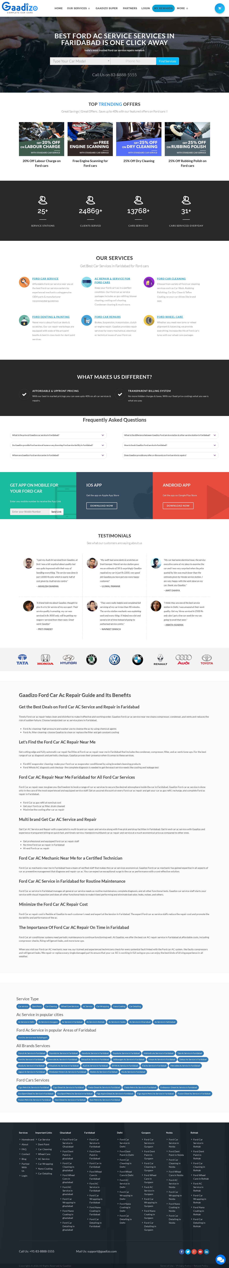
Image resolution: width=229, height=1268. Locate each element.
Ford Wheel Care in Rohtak (201, 1177)
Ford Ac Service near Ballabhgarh (32, 1037)
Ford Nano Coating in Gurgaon (149, 1214)
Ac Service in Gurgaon (48, 1022)
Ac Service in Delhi (26, 1022)
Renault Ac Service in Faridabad (95, 1059)
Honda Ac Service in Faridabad (95, 1053)
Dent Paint (36, 1006)
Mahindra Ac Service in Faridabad (158, 1053)
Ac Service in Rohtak (95, 1022)
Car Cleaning (51, 1006)
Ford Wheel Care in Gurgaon (150, 1179)
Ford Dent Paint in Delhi (127, 1153)
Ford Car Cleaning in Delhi (125, 1163)
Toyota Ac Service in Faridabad (126, 1053)
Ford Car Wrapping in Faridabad (96, 1199)
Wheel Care (44, 1154)
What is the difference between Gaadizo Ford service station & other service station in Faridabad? (167, 435)
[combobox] (80, 61)
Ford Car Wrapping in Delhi (126, 1195)
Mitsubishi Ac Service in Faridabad (64, 1065)
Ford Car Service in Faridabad (95, 1143)
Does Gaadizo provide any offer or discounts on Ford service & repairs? (155, 455)
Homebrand (28, 1139)
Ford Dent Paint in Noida (176, 1153)
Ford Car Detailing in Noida (175, 1219)
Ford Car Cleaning (171, 278)
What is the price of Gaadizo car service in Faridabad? (35, 435)
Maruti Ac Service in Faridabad (31, 1053)
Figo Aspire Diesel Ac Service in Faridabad (115, 1093)
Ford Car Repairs (108, 316)
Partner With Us (26, 1167)
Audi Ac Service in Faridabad (95, 1065)
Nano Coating (119, 1006)
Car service (23, 1006)
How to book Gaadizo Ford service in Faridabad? (145, 445)
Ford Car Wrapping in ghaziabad (69, 1202)
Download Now (101, 505)
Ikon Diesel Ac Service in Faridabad (70, 1100)
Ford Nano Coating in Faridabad (95, 1211)
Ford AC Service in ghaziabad (68, 1190)
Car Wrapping (103, 1006)
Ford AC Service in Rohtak (198, 1187)
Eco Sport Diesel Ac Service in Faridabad (35, 1093)
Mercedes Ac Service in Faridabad (185, 1065)
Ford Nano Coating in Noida (174, 1207)
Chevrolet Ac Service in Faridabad (62, 1059)
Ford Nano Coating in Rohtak (199, 1211)
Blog (24, 1158)
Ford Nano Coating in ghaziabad (68, 1214)
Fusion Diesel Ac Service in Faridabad (194, 1093)
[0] (219, 8)
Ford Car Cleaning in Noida (175, 1163)
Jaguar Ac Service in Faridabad (31, 1072)
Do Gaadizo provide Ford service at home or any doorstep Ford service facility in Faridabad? (52, 445)
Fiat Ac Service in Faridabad (154, 1065)
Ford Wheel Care (170, 316)
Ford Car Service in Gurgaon (149, 1143)
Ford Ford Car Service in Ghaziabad (70, 1143)
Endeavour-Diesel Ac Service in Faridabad (178, 1087)
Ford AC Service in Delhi (125, 1183)
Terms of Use (167, 1265)
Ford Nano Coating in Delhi (125, 1207)
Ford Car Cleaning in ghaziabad (68, 1167)
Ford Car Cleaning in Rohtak (199, 1167)
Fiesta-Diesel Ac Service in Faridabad (104, 1087)
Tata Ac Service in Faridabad (190, 1053)
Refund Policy (201, 1265)
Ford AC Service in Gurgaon (149, 1190)
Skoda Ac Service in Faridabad (31, 1065)
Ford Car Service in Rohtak (198, 1143)
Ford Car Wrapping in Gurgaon (150, 1202)
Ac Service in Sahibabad (165, 1022)
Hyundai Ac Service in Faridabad (63, 1053)
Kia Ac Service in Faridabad (133, 1072)
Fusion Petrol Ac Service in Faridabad (34, 1100)
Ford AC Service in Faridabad (95, 1187)
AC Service (87, 1006)
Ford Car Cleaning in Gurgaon (150, 1167)
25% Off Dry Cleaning (138, 161)
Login (24, 1175)
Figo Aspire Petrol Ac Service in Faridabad (155, 1093)
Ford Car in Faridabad (95, 1165)
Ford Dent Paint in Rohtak (198, 1155)
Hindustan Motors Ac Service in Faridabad (67, 1072)
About (25, 1144)
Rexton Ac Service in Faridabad (103, 1072)
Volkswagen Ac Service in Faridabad (128, 1059)
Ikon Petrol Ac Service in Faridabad (105, 1100)
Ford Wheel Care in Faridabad (96, 1175)
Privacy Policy (183, 1265)
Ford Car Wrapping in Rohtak (199, 1199)
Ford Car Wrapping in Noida (175, 1195)
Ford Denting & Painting (51, 316)
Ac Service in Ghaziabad (140, 1022)
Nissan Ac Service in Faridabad (162, 1059)
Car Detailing (135, 1006)
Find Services (167, 61)
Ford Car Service (45, 278)
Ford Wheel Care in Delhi (126, 1173)
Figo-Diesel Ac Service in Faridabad (68, 1087)
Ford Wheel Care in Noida (176, 1173)
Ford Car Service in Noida (174, 1143)
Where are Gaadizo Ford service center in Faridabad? (35, 455)
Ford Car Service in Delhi (125, 1143)
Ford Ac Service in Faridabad (30, 1059)
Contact (26, 1154)
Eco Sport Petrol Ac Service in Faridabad (75, 1093)
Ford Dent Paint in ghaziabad (68, 1155)
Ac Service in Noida (117, 1022)
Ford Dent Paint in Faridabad (95, 1155)
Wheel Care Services (70, 1006)
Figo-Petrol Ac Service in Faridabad (33, 1087)
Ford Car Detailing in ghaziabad (69, 1226)
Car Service (44, 1139)
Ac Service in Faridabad (72, 1022)
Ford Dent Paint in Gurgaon (149, 1155)
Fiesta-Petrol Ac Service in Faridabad (140, 1087)
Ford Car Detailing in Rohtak (199, 1223)
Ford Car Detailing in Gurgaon (150, 1226)
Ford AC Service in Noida (174, 1183)
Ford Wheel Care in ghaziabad (69, 1179)
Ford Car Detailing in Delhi (126, 1219)
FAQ (24, 1149)
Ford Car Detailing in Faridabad (96, 1223)
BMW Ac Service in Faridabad (125, 1065)
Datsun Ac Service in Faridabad (193, 1059)
